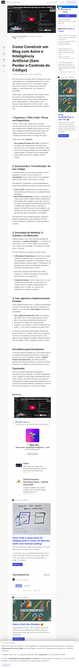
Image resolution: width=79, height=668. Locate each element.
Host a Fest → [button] (63, 136)
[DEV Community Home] (3, 2)
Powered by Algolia (51, 2)
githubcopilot (23, 74)
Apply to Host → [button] (18, 639)
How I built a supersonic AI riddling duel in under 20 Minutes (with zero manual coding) (31, 540)
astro (31, 74)
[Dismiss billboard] (77, 642)
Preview (27, 586)
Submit (19, 586)
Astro (26, 463)
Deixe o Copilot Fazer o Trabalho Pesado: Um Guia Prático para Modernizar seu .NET (66, 53)
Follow (67, 16)
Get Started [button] (6, 665)
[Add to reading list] (3, 60)
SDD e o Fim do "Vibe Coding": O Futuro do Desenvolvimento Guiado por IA (67, 40)
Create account (71, 2)
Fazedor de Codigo (36, 36)
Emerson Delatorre (22, 36)
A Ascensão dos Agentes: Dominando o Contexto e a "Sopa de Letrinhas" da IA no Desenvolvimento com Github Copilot (67, 67)
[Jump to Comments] (3, 54)
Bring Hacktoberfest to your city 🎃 (66, 117)
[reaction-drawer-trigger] (4, 48)
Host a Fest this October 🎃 (28, 624)
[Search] (7, 2)
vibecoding (37, 74)
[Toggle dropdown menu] (50, 500)
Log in (62, 2)
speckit (15, 74)
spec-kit (26, 422)
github (20, 422)
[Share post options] (3, 71)
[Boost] (3, 65)
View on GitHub (32, 454)
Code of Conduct (27, 590)
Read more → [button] (17, 564)
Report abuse (37, 590)
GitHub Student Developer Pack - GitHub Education (35, 482)
